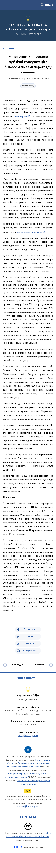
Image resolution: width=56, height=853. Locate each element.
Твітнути (29, 644)
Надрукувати (29, 651)
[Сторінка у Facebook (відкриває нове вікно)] (21, 817)
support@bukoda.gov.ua (28, 806)
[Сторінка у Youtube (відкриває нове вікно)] (34, 817)
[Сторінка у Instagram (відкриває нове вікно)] (30, 817)
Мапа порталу (25, 678)
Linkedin (29, 636)
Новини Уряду (28, 86)
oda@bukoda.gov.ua (28, 735)
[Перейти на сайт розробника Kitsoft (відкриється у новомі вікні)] (17, 847)
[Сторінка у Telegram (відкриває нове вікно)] (26, 817)
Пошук (49, 5)
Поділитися (29, 629)
